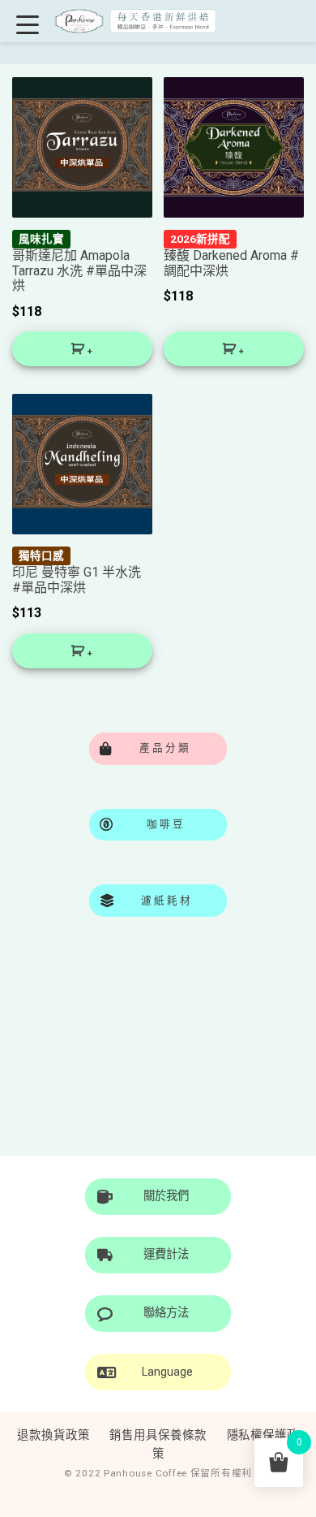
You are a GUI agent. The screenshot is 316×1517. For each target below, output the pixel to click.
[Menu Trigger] (28, 24)
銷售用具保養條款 (157, 1435)
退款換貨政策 (53, 1435)
